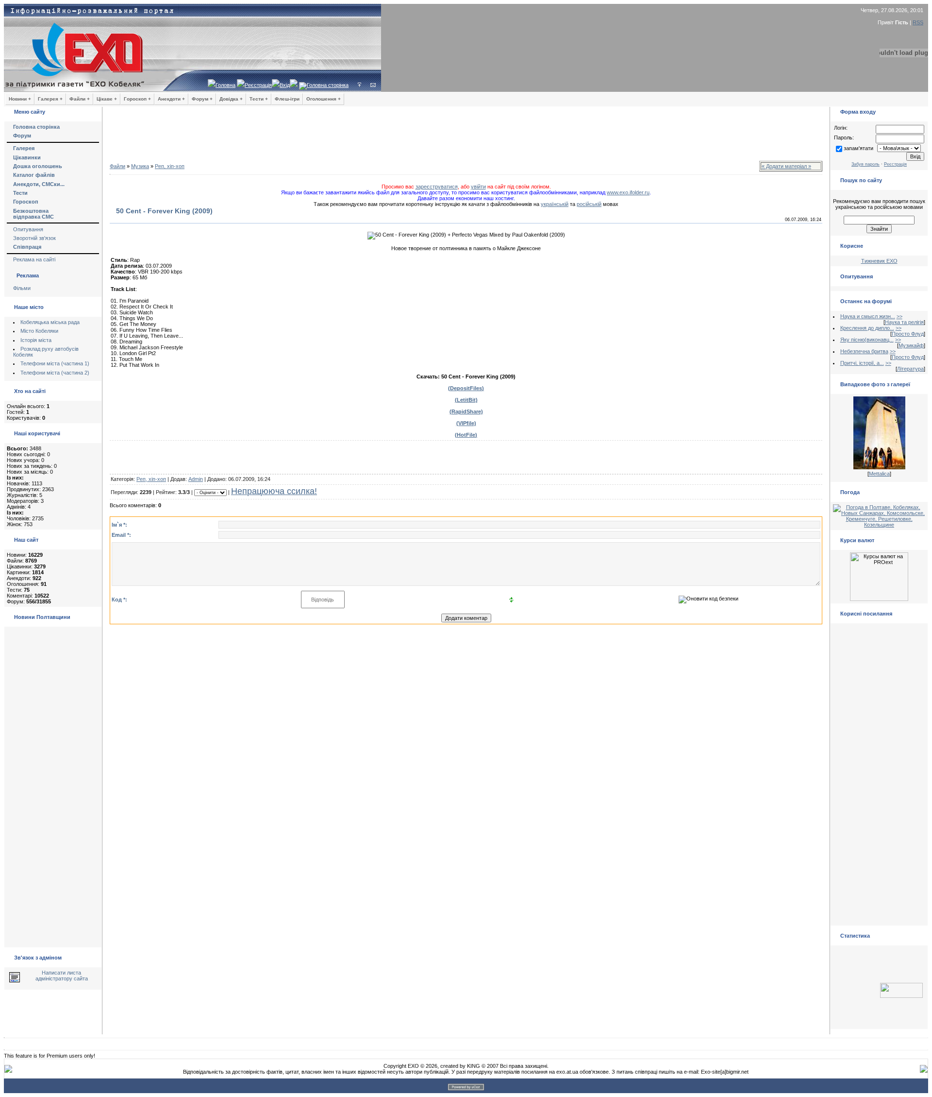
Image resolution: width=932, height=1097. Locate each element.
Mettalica (879, 474)
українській (554, 204)
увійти (478, 186)
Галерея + (50, 99)
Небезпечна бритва (864, 351)
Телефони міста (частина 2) (54, 373)
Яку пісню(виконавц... (867, 340)
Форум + (202, 99)
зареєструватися (437, 186)
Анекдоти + (171, 99)
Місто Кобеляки (39, 331)
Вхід (285, 85)
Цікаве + (107, 99)
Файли (117, 166)
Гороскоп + (137, 99)
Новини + (20, 99)
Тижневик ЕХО (879, 261)
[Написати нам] (373, 85)
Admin (195, 479)
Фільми (22, 288)
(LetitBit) (466, 400)
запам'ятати (858, 148)
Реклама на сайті (34, 259)
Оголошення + (323, 99)
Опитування (28, 229)
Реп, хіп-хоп (169, 166)
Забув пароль (865, 164)
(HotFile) (466, 435)
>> (899, 316)
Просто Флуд (908, 334)
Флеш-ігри (287, 99)
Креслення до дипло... (867, 328)
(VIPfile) (466, 423)
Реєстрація (258, 85)
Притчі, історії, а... (862, 363)
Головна (225, 85)
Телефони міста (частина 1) (54, 363)
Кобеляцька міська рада (50, 322)
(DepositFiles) (466, 388)
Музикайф (911, 345)
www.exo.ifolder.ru (628, 192)
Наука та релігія (904, 322)
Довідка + (231, 99)
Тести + (259, 99)
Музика (140, 166)
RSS (918, 22)
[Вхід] (359, 85)
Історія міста (35, 340)
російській (589, 204)
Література (910, 369)
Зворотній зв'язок (34, 238)
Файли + (79, 99)
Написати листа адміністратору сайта (61, 975)
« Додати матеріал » (786, 166)
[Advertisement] (466, 136)
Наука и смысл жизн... (867, 316)
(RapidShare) (466, 411)
